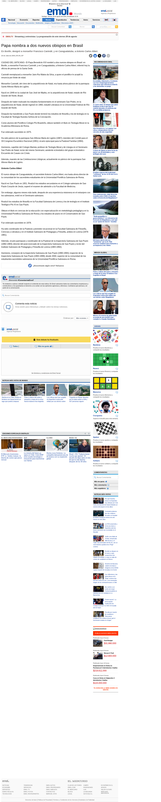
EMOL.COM (71, 787)
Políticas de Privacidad (45, 800)
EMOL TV (27, 789)
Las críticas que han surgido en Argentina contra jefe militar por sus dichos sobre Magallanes (104, 295)
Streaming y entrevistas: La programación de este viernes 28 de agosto (46, 36)
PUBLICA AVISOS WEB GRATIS (105, 633)
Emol (4, 1)
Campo (36, 1)
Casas (98, 1)
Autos (54, 1)
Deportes (36, 20)
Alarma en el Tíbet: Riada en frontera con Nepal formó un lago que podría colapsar (11, 399)
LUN (84, 789)
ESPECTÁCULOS (7, 791)
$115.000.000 (100, 683)
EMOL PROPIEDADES (53, 787)
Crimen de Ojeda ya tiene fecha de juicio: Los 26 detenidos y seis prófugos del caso (105, 152)
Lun (115, 1)
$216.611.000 (100, 670)
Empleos (74, 1)
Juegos (97, 326)
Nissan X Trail (109, 653)
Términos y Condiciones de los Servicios (65, 800)
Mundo (48, 20)
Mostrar (59, 6)
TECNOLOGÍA (7, 794)
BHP (25, 438)
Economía (24, 20)
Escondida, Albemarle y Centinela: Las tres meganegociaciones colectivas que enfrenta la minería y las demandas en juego (105, 83)
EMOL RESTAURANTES (31, 794)
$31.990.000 (110, 643)
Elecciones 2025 (67, 23)
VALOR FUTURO (106, 789)
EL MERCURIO (72, 789)
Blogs (22, 1)
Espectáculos (61, 20)
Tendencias (74, 20)
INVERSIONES (88, 787)
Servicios (96, 20)
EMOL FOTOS (28, 791)
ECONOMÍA (6, 787)
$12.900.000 (110, 656)
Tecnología (12, 23)
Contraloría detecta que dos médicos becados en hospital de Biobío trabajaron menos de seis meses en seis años (105, 515)
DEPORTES (6, 789)
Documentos (30, 23)
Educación (20, 23)
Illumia (50, 438)
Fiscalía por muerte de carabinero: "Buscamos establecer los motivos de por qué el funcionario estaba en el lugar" (105, 616)
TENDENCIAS (28, 785)
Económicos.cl (85, 1)
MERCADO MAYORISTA (105, 792)
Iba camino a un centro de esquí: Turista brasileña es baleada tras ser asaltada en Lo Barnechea (105, 591)
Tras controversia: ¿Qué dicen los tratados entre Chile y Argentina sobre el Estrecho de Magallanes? (105, 196)
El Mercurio (13, 1)
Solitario (96, 461)
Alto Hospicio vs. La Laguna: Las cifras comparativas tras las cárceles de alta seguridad (104, 130)
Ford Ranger (108, 640)
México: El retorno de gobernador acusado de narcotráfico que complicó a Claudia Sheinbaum (105, 317)
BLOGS (70, 791)
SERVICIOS (27, 787)
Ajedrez (96, 437)
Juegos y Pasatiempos (52, 23)
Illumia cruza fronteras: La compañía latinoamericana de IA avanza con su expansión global (57, 456)
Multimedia (39, 23)
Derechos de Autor (31, 800)
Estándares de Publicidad (86, 800)
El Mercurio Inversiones (12, 438)
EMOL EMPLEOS (51, 789)
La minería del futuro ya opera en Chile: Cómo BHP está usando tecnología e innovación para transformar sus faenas (34, 457)
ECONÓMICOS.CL (107, 785)
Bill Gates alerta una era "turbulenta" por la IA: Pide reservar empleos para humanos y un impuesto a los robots (105, 242)
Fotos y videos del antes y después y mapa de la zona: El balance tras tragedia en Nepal (105, 273)
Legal (29, 1)
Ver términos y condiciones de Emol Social (46, 373)
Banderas (96, 345)
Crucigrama (97, 416)
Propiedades (63, 1)
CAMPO (85, 785)
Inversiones (45, 1)
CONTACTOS (50, 791)
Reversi (96, 368)
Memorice (97, 392)
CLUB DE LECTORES (75, 785)
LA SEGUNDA (87, 791)
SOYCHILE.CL (87, 794)
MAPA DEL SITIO (51, 794)
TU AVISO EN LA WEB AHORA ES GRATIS (106, 689)
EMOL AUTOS (50, 785)
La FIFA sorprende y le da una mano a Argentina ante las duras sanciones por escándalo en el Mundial (105, 528)
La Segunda (107, 1)
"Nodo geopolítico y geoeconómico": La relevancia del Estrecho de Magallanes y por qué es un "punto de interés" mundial (105, 219)
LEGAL (70, 794)
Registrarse (112, 13)
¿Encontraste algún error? (48, 266)
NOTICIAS (5, 785)
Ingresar (104, 13)
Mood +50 (73, 438)
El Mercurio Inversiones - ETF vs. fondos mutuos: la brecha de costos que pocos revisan (11, 457)
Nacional (11, 20)
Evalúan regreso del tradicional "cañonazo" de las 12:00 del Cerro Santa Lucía (105, 174)
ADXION (103, 787)
